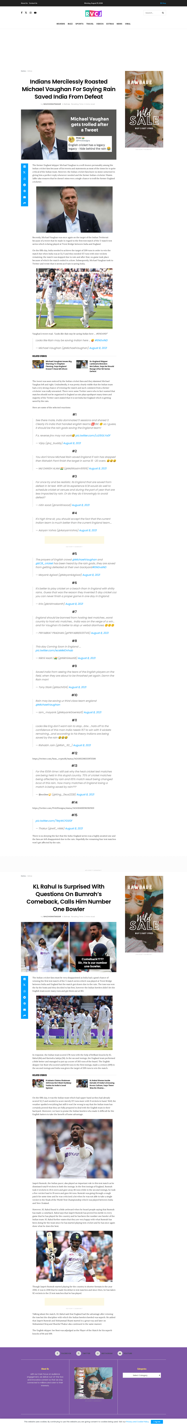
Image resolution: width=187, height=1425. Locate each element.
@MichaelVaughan (84, 559)
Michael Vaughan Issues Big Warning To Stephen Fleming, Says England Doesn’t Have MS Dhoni (59, 365)
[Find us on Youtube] (35, 12)
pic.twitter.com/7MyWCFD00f (53, 821)
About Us (24, 3)
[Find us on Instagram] (31, 12)
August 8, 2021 (98, 348)
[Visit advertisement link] (144, 109)
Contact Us (33, 3)
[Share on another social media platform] (24, 203)
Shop (164, 3)
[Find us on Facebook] (21, 12)
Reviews (61, 23)
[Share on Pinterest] (24, 191)
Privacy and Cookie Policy (137, 1421)
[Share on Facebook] (24, 166)
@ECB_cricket (44, 563)
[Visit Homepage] (93, 13)
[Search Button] (163, 12)
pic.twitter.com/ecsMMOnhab (54, 650)
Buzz (70, 23)
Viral (128, 23)
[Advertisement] (93, 48)
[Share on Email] (24, 197)
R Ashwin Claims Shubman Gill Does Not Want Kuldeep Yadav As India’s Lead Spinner (58, 1084)
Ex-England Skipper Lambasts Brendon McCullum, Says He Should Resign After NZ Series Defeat (102, 366)
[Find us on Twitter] (26, 12)
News (119, 23)
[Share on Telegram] (24, 185)
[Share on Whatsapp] (24, 179)
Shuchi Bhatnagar (52, 104)
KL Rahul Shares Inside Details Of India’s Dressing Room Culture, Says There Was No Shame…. (102, 1084)
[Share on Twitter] (24, 173)
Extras (110, 23)
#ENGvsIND (99, 567)
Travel (90, 23)
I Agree (156, 1422)
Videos (100, 23)
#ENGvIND (101, 340)
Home (23, 71)
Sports (79, 23)
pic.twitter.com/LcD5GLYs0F (92, 435)
